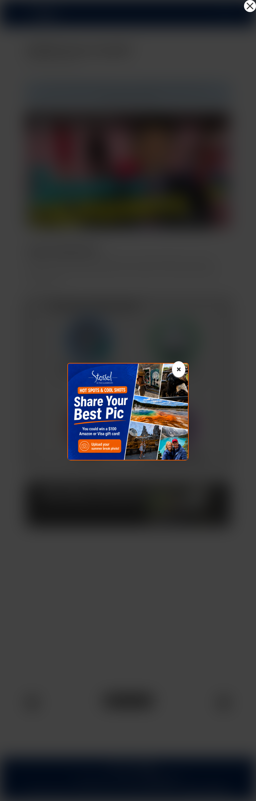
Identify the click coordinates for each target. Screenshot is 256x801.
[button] (250, 6)
